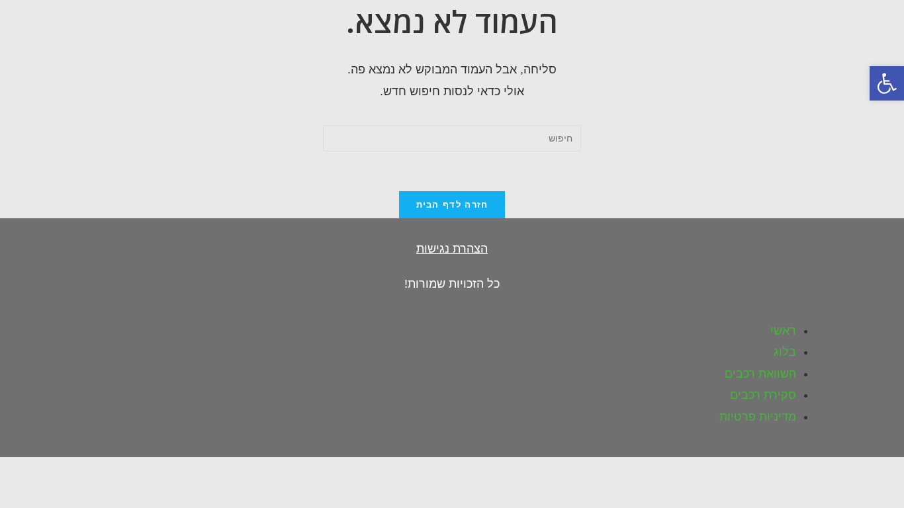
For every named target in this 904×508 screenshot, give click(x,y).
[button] (887, 83)
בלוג (785, 352)
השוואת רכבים (760, 373)
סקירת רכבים (763, 395)
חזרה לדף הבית (452, 205)
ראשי (783, 330)
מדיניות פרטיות (757, 416)
